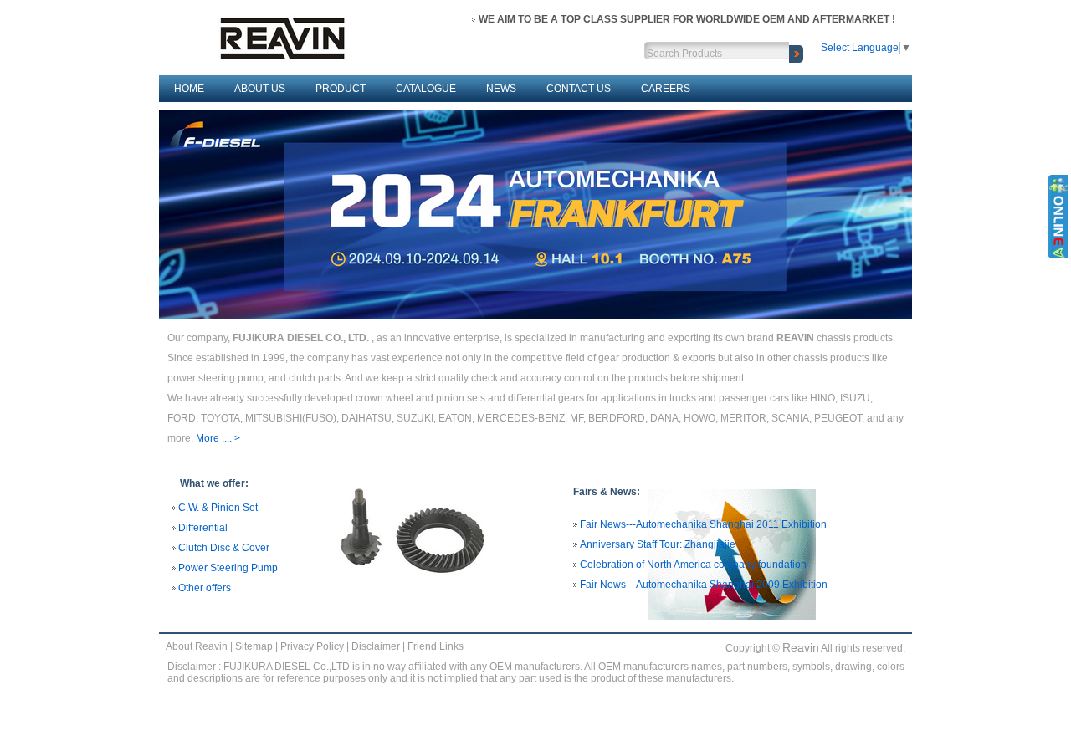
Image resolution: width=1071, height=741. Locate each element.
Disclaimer (375, 646)
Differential (203, 528)
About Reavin (197, 646)
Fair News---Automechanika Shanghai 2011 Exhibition (703, 524)
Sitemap (254, 646)
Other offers (204, 588)
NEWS (501, 89)
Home (189, 89)
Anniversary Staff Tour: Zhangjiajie (657, 544)
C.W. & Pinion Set (218, 508)
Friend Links (435, 646)
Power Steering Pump (228, 568)
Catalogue (426, 89)
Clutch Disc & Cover (223, 548)
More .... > (218, 438)
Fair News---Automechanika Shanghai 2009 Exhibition (704, 584)
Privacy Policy (312, 646)
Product (340, 89)
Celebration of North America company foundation (693, 564)
